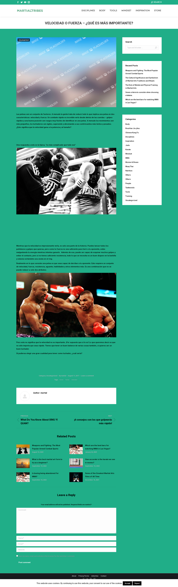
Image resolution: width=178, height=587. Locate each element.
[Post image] (23, 449)
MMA (127, 158)
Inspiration (129, 141)
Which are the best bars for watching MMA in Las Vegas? (97, 447)
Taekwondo (130, 188)
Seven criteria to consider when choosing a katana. (142, 93)
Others (128, 175)
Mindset (128, 154)
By (62, 376)
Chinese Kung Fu (132, 133)
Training (128, 196)
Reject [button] (137, 583)
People (128, 183)
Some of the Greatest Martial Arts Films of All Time (99, 475)
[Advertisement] (66, 135)
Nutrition (128, 171)
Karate (128, 150)
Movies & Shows (131, 162)
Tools (127, 192)
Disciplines (129, 137)
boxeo (61, 379)
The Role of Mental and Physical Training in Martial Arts (141, 86)
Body (127, 124)
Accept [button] (127, 583)
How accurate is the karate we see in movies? (100, 461)
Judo (127, 145)
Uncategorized (24, 40)
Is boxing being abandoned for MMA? (45, 475)
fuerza (67, 379)
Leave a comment (87, 376)
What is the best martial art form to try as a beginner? (47, 461)
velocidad (74, 379)
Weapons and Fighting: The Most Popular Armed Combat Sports (46, 447)
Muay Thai (129, 166)
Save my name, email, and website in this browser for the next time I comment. (47, 556)
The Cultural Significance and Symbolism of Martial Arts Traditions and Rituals (141, 79)
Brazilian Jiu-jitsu (132, 128)
